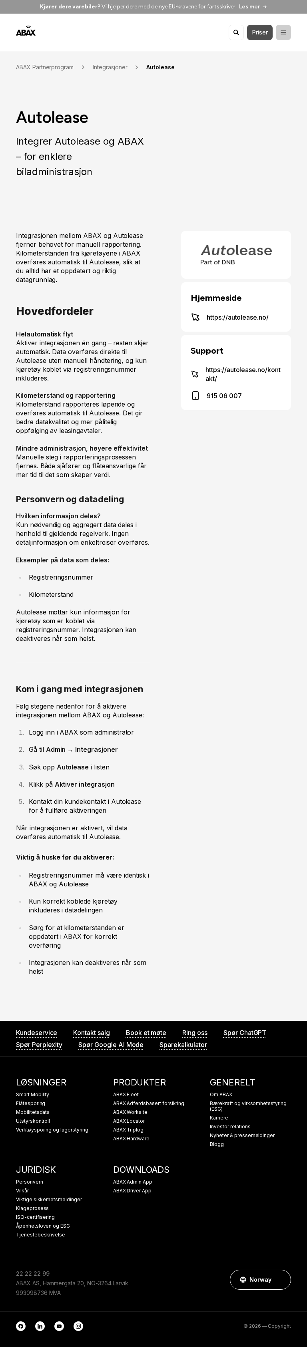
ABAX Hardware (131, 1139)
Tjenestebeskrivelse (40, 1235)
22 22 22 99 (32, 1273)
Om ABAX (221, 1094)
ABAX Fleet (126, 1094)
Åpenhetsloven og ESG (43, 1226)
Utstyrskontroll (33, 1121)
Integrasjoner (110, 67)
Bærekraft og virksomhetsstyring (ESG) (248, 1106)
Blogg (217, 1144)
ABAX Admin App (132, 1182)
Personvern (29, 1182)
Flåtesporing (30, 1103)
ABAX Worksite (130, 1112)
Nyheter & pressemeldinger (242, 1135)
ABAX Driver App (132, 1191)
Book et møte (146, 1032)
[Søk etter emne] (236, 32)
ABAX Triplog (128, 1130)
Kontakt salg (91, 1032)
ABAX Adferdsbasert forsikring (149, 1103)
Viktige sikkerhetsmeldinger (49, 1199)
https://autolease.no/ (238, 317)
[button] (281, 1279)
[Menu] (283, 32)
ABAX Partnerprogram (45, 67)
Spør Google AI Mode (111, 1044)
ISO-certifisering (35, 1217)
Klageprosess (32, 1208)
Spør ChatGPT (244, 1032)
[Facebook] (21, 1326)
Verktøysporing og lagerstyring (52, 1130)
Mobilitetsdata (33, 1112)
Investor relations (230, 1127)
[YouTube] (59, 1326)
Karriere (219, 1118)
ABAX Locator (129, 1121)
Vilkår (22, 1191)
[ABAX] (26, 31)
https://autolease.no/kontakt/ (243, 374)
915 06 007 (224, 396)
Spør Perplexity (39, 1044)
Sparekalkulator (183, 1044)
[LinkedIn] (40, 1326)
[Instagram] (78, 1326)
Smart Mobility (32, 1094)
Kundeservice (36, 1032)
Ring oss (194, 1032)
